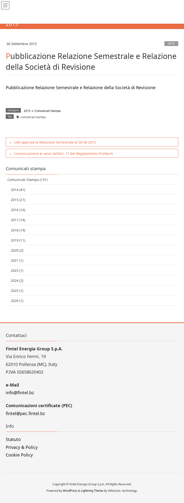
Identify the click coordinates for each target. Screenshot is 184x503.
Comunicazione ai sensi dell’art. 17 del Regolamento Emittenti (63, 153)
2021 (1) (17, 260)
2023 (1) (17, 270)
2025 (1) (17, 290)
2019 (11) (18, 240)
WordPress (70, 491)
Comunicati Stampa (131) (27, 179)
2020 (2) (17, 250)
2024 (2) (17, 280)
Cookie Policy (19, 455)
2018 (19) (18, 230)
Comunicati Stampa (47, 111)
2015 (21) (18, 199)
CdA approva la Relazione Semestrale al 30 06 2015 (55, 142)
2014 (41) (18, 189)
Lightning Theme (92, 491)
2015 (171, 43)
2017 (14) (18, 220)
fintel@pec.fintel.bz (25, 413)
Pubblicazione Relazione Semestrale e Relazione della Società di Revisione (80, 87)
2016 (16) (18, 210)
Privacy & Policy (22, 447)
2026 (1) (17, 300)
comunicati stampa (33, 117)
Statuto (13, 439)
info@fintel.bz (20, 392)
